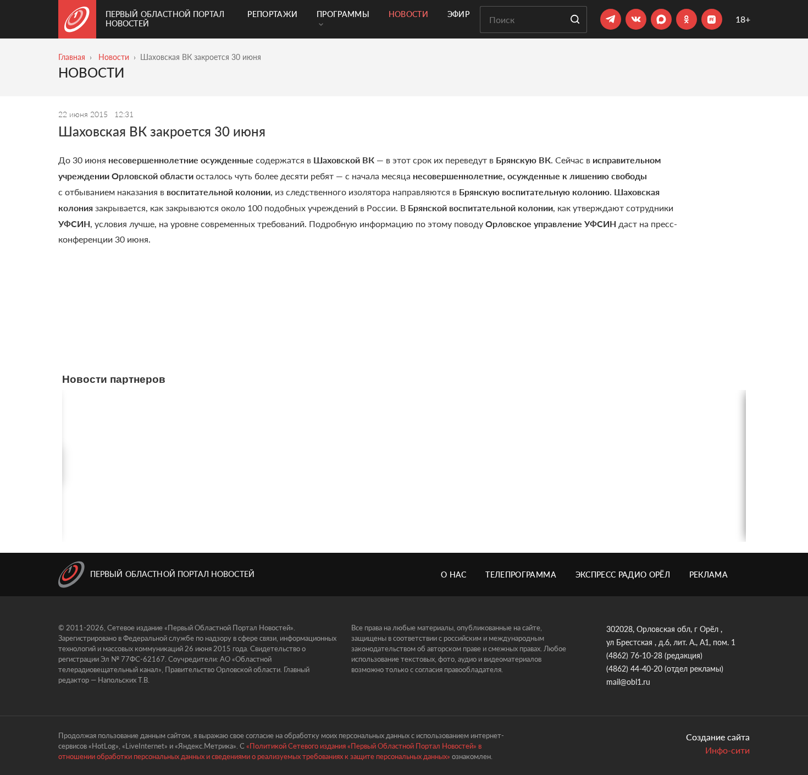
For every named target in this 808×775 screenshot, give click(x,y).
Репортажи (272, 14)
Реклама (708, 574)
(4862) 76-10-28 (634, 655)
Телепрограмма (520, 574)
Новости (408, 14)
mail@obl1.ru (628, 681)
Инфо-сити (727, 750)
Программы (343, 14)
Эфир (458, 14)
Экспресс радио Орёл (623, 574)
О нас (454, 574)
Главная (71, 57)
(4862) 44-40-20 (634, 668)
